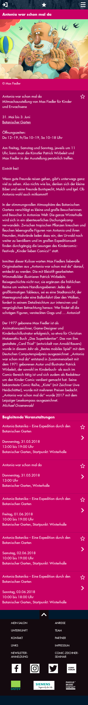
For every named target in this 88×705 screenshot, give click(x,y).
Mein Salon (19, 623)
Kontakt (17, 638)
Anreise (60, 623)
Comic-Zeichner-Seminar (67, 654)
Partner (60, 638)
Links (14, 645)
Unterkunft (19, 630)
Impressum (62, 645)
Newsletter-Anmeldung (19, 654)
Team (58, 630)
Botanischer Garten (16, 122)
